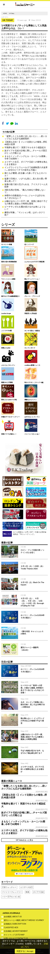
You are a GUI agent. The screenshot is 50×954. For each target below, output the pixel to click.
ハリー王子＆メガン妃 (11, 897)
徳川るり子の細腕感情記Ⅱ (10, 296)
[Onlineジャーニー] (25, 4)
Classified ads (11, 927)
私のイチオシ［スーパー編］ (34, 382)
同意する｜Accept (25, 951)
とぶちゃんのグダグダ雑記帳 (34, 262)
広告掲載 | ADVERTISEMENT (16, 931)
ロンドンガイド (29, 348)
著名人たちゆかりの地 (9, 400)
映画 (27, 892)
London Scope (6, 313)
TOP (47, 944)
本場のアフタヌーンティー (10, 417)
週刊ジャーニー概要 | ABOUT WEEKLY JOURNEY (24, 920)
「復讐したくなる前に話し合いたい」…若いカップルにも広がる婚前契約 (25, 137)
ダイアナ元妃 (38, 892)
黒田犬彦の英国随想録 (9, 262)
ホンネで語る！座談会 (32, 331)
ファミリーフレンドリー (12, 892)
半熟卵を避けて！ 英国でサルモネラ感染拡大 (25, 147)
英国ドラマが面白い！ (9, 434)
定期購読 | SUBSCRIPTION (16, 924)
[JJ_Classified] (24, 860)
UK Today (11, 13)
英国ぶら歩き (6, 348)
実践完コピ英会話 (30, 313)
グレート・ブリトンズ (32, 296)
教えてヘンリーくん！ (32, 279)
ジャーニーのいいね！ (32, 434)
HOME (5, 13)
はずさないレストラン (32, 417)
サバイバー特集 (6, 244)
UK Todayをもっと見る (24, 840)
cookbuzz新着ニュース (32, 365)
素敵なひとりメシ (30, 400)
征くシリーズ (29, 244)
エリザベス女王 (26, 887)
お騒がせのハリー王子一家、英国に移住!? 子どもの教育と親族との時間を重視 (25, 202)
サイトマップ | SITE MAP (14, 935)
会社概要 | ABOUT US (13, 916)
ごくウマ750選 (6, 331)
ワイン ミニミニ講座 (8, 279)
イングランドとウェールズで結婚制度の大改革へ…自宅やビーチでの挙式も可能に (26, 168)
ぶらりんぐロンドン (8, 365)
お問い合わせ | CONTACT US (16, 938)
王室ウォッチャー (9, 887)
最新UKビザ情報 (7, 382)
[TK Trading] (24, 457)
